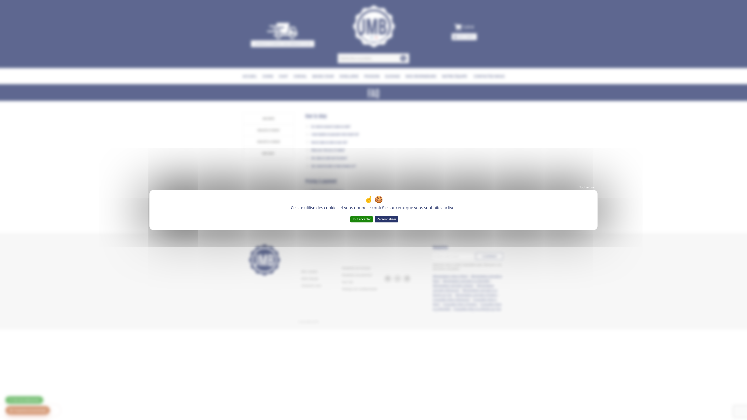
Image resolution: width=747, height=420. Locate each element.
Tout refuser (587, 187)
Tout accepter (361, 219)
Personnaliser (386, 219)
